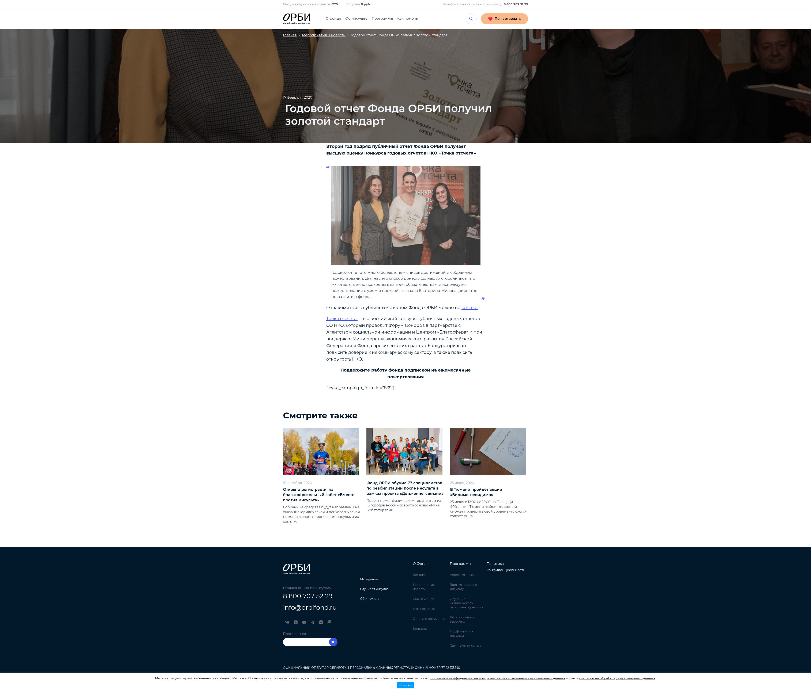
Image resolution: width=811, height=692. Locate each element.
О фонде (333, 18)
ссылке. (469, 307)
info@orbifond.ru (310, 607)
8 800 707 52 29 (307, 596)
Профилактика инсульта (461, 634)
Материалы (369, 579)
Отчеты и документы (429, 619)
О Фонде (421, 564)
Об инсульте (356, 18)
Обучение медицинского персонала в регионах (467, 603)
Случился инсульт (374, 589)
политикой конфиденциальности (457, 678)
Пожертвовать (508, 19)
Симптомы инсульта (465, 645)
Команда (419, 575)
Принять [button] (405, 685)
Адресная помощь (464, 575)
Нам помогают (424, 609)
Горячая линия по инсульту (463, 587)
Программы (382, 18)
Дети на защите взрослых (462, 619)
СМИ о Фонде (423, 599)
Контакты (420, 629)
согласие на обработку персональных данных (617, 678)
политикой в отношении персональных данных (526, 678)
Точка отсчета (342, 318)
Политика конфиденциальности (506, 567)
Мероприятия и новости (425, 587)
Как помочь (407, 18)
